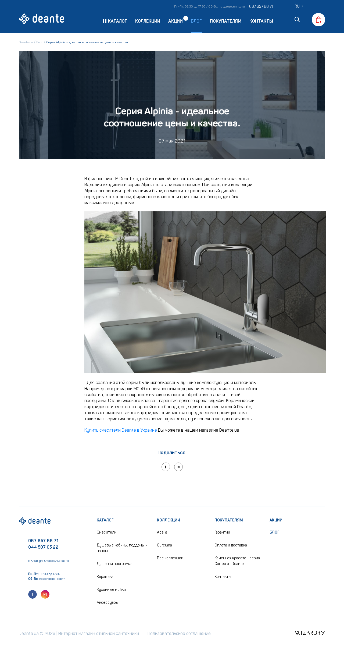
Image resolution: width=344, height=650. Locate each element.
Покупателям (225, 21)
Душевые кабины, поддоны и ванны (122, 548)
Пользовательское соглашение (179, 633)
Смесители (106, 532)
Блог (196, 21)
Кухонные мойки (111, 589)
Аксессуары (108, 602)
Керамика (105, 576)
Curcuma (164, 545)
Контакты (261, 21)
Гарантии (222, 532)
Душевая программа (114, 564)
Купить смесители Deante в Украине (120, 430)
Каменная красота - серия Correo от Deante (237, 561)
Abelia (162, 532)
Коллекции (147, 21)
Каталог (105, 520)
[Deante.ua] (41, 19)
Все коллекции (170, 558)
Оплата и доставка (230, 545)
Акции (175, 21)
